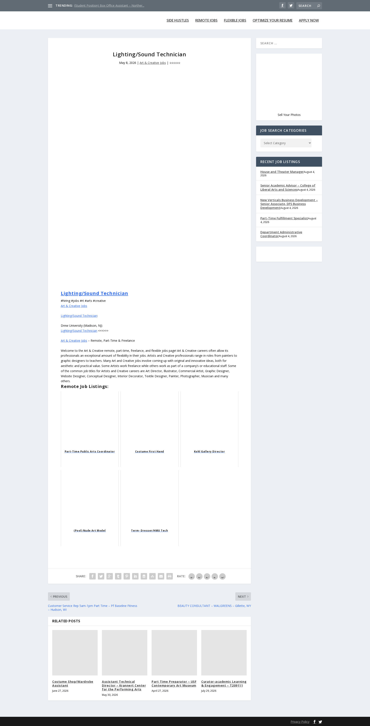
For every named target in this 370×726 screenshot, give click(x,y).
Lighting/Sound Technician (94, 293)
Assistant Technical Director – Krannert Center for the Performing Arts (124, 685)
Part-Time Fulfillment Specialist (284, 218)
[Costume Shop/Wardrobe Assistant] (75, 652)
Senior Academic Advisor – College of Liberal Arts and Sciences (287, 187)
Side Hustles (178, 21)
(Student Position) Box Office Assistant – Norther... (109, 5)
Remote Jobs (206, 21)
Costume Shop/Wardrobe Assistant (72, 683)
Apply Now (309, 21)
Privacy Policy (300, 722)
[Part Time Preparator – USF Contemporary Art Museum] (174, 652)
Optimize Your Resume (272, 21)
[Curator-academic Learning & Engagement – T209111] (224, 652)
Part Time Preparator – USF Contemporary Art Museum (174, 683)
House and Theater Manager (282, 172)
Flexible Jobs (235, 21)
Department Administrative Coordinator (281, 234)
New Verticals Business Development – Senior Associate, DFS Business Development (289, 204)
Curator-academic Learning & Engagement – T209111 (224, 683)
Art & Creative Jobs (153, 63)
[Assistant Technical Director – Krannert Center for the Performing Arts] (124, 652)
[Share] (92, 576)
